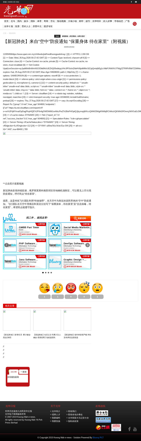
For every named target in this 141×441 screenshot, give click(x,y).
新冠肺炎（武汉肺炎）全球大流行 (73, 36)
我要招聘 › (82, 218)
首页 (6, 21)
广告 (127, 21)
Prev (6, 245)
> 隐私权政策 (72, 421)
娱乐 (26, 21)
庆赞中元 (37, 26)
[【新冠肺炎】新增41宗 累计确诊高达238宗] (16, 320)
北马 (13, 21)
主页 (4, 33)
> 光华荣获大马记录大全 (77, 418)
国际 (33, 21)
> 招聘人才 (55, 414)
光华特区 (96, 21)
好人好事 (107, 21)
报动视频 (61, 21)
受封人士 (26, 26)
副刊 (88, 21)
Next (87, 245)
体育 (39, 21)
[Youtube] (136, 2)
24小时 (14, 372)
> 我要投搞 (55, 421)
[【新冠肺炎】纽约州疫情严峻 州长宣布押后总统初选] (77, 320)
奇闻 (46, 21)
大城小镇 (72, 21)
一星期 (23, 372)
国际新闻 (12, 33)
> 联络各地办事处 (74, 414)
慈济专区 (48, 26)
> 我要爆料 (55, 418)
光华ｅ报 (8, 26)
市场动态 (118, 21)
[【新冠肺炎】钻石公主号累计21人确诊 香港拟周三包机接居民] (47, 320)
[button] (135, 24)
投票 (17, 26)
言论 (52, 21)
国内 (19, 21)
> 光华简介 (55, 411)
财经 (81, 21)
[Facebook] (131, 2)
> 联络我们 (71, 411)
